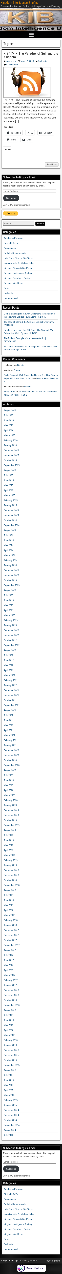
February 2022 (11, 680)
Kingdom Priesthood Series (17, 278)
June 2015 (9, 1080)
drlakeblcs (11, 61)
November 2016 (11, 995)
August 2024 (10, 530)
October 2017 (10, 940)
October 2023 (10, 580)
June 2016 (9, 1020)
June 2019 (9, 840)
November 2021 (11, 695)
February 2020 (11, 800)
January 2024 (10, 565)
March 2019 (9, 855)
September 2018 (12, 885)
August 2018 (10, 890)
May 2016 (8, 1025)
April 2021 (8, 730)
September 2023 (12, 585)
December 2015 (11, 1050)
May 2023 (8, 605)
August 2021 (10, 710)
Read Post (52, 164)
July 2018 (8, 895)
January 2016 (10, 1045)
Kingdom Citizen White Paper (18, 268)
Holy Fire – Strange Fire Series (18, 258)
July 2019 (8, 835)
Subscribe (11, 198)
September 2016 (12, 1005)
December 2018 (11, 870)
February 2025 (11, 500)
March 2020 (9, 795)
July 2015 (8, 1075)
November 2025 (11, 455)
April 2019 (8, 850)
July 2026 (8, 415)
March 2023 (9, 615)
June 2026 (9, 420)
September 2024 (12, 525)
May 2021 (8, 725)
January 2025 (10, 505)
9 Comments (12, 64)
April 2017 (8, 970)
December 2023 (11, 570)
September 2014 (12, 1125)
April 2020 (8, 790)
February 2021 (11, 740)
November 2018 (11, 875)
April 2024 (8, 550)
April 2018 (8, 910)
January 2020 (10, 805)
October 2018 (10, 880)
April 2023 (8, 610)
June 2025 (9, 480)
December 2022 (11, 630)
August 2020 (10, 770)
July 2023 (8, 595)
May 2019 (8, 845)
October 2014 (10, 1120)
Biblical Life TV (11, 243)
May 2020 (8, 785)
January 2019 (10, 865)
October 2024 (10, 520)
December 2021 (11, 690)
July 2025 (8, 475)
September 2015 (12, 1065)
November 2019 (11, 815)
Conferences (10, 248)
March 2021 (9, 735)
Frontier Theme (53, 1260)
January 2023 (10, 625)
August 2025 (10, 470)
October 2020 (10, 760)
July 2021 (8, 715)
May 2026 (8, 425)
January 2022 (10, 685)
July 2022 (8, 655)
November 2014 (11, 1115)
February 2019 (11, 860)
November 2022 (11, 635)
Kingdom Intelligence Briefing (20, 3)
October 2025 (10, 460)
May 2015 (8, 1085)
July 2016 (8, 1015)
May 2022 (8, 665)
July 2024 (8, 535)
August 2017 (10, 950)
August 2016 (10, 1010)
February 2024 (11, 560)
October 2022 (10, 640)
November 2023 (11, 575)
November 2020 (11, 755)
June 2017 (9, 960)
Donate (20, 365)
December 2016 (11, 990)
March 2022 (9, 675)
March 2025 (9, 495)
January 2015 (10, 1105)
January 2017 (10, 985)
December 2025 (11, 450)
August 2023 (10, 590)
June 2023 (9, 600)
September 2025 (12, 465)
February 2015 (11, 1100)
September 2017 (12, 945)
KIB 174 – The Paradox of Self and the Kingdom (30, 55)
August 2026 (10, 410)
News (6, 288)
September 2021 (12, 705)
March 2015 (9, 1095)
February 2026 (11, 440)
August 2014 (10, 1130)
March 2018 (9, 915)
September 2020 (12, 765)
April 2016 (8, 1030)
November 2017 (11, 935)
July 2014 (8, 1135)
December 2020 (11, 750)
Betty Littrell (9, 391)
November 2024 (11, 515)
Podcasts (42, 61)
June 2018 (9, 900)
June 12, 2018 (27, 61)
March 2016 (9, 1035)
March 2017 (9, 975)
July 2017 (8, 955)
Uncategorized (11, 298)
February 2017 (11, 980)
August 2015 (10, 1070)
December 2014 (11, 1110)
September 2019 (12, 825)
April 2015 (8, 1090)
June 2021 (9, 720)
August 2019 (10, 830)
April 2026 (8, 430)
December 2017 (11, 930)
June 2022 (9, 660)
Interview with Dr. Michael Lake (19, 263)
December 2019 (11, 810)
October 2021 (10, 700)
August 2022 (10, 650)
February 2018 (11, 920)
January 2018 (10, 925)
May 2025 (8, 485)
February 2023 (11, 620)
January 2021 (10, 745)
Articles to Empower (13, 238)
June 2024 (9, 540)
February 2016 (11, 1040)
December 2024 (11, 510)
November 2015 (11, 1055)
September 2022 (12, 645)
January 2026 (10, 445)
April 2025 (8, 490)
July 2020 (8, 775)
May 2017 (8, 965)
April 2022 (8, 670)
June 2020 (9, 780)
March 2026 (9, 435)
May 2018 (8, 905)
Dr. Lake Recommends (15, 253)
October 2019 (10, 820)
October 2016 (10, 1000)
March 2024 (9, 555)
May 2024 (8, 545)
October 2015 (10, 1060)
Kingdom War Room (13, 283)
